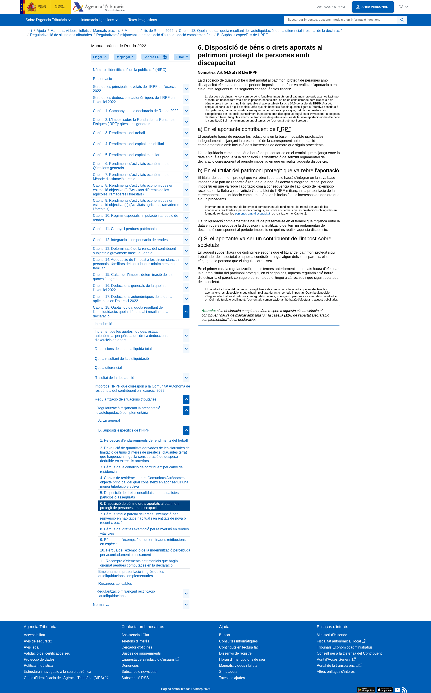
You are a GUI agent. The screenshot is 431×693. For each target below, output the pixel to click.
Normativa (101, 605)
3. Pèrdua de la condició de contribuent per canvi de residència (141, 469)
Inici (29, 31)
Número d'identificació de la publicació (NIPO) (129, 70)
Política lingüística (38, 665)
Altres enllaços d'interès (336, 671)
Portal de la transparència (337, 665)
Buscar (224, 635)
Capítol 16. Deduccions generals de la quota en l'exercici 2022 (131, 288)
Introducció (103, 324)
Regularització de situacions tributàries (61, 35)
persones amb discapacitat (253, 213)
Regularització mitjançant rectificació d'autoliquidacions (126, 593)
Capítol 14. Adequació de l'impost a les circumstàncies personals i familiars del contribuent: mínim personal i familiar (136, 264)
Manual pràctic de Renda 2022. (149, 31)
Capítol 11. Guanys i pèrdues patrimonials (126, 229)
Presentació (102, 79)
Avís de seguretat (37, 641)
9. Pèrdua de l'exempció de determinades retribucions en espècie (143, 542)
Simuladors (228, 671)
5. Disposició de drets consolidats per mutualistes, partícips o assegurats (140, 495)
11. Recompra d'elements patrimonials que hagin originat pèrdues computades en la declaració (139, 563)
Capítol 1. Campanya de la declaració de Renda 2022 (135, 111)
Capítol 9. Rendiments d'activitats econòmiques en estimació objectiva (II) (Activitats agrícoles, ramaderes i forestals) (136, 205)
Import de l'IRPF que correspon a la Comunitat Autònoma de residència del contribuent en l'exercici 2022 (142, 388)
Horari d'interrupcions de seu (242, 659)
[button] (403, 7)
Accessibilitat (34, 635)
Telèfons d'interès (135, 641)
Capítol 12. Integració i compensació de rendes (130, 240)
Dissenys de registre (235, 653)
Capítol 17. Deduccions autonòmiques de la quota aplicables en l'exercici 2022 (132, 299)
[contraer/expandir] (186, 88)
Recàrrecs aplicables (115, 583)
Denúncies (130, 665)
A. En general (109, 420)
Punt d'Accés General (334, 659)
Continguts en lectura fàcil (239, 647)
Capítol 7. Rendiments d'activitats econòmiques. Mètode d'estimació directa (131, 177)
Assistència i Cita (135, 635)
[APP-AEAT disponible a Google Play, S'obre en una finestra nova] (366, 689)
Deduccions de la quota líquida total (123, 349)
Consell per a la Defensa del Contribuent (349, 653)
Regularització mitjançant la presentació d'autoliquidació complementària (154, 35)
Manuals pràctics (106, 31)
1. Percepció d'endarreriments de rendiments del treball (144, 440)
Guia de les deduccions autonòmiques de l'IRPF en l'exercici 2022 (134, 100)
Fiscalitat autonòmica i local (339, 641)
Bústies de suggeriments (141, 653)
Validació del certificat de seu (47, 653)
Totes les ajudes (232, 678)
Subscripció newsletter (139, 671)
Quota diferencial (108, 368)
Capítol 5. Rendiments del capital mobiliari (126, 155)
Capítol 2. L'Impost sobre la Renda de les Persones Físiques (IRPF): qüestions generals (133, 122)
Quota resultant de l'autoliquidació (122, 359)
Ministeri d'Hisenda (332, 635)
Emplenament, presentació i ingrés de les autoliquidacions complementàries (131, 574)
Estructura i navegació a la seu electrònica (57, 671)
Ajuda (41, 31)
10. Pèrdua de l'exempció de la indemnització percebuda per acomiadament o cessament (145, 552)
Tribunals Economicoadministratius (345, 647)
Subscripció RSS (135, 678)
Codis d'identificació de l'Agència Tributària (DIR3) (64, 678)
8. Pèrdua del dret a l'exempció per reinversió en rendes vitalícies (144, 531)
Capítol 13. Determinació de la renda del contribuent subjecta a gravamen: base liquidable (134, 251)
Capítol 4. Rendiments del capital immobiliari (128, 144)
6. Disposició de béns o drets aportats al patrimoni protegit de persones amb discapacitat (139, 506)
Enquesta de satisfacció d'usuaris (148, 659)
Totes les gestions (142, 20)
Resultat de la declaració (114, 378)
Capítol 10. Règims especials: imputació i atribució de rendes (135, 218)
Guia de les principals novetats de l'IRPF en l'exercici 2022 (135, 89)
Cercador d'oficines (136, 647)
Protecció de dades (39, 659)
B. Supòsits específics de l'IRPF (242, 35)
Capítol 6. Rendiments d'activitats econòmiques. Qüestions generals (131, 166)
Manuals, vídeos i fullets (70, 31)
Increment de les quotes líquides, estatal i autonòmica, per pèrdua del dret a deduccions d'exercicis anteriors (131, 336)
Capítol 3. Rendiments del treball (119, 133)
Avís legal (32, 647)
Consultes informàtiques (238, 641)
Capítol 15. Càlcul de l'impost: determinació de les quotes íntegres (132, 277)
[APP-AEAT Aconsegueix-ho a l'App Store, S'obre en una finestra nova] (385, 689)
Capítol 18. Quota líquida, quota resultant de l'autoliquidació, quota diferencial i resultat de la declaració (261, 31)
